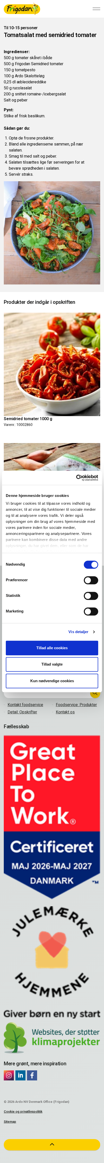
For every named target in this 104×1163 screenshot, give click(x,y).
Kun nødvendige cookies (52, 681)
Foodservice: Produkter (76, 705)
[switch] (91, 580)
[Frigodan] (22, 9)
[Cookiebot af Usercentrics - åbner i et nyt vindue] (76, 478)
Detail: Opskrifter (22, 712)
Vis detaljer (78, 632)
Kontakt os (65, 712)
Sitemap (10, 1121)
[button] (95, 693)
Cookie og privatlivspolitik (23, 1111)
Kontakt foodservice (25, 705)
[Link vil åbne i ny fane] (9, 1075)
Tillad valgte (52, 664)
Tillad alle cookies (52, 648)
